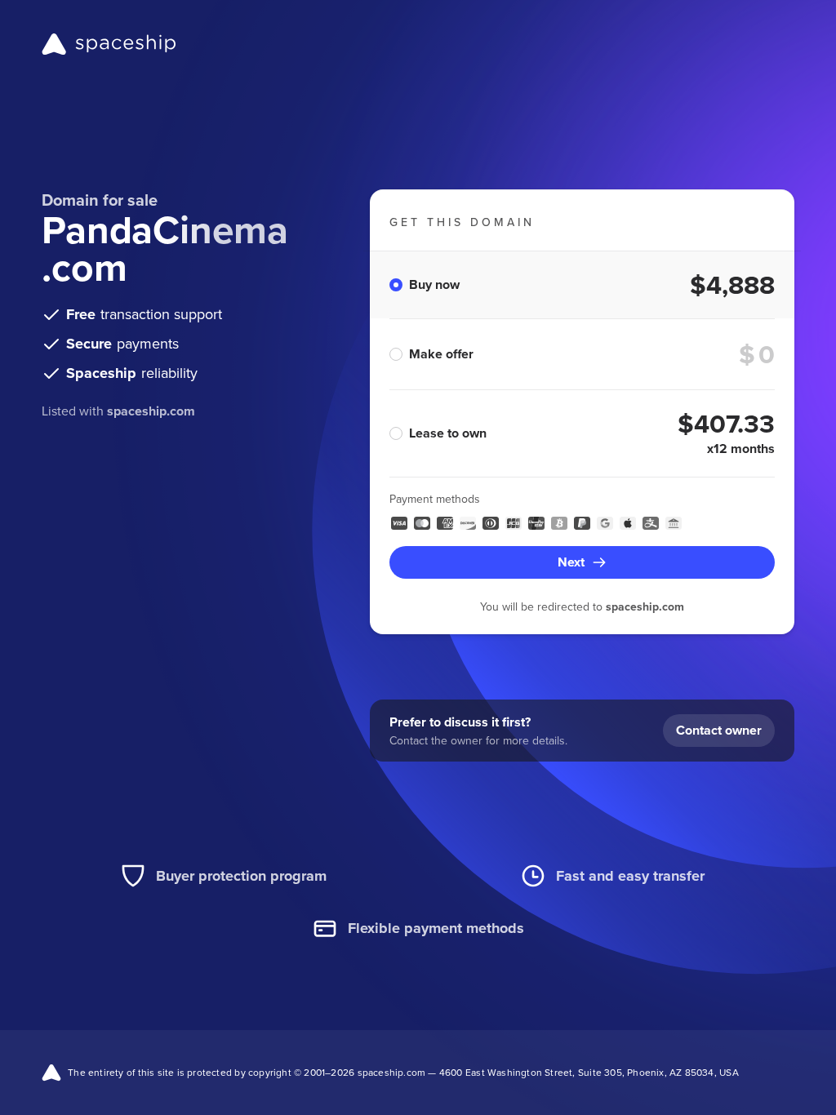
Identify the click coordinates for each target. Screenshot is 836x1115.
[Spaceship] (109, 44)
